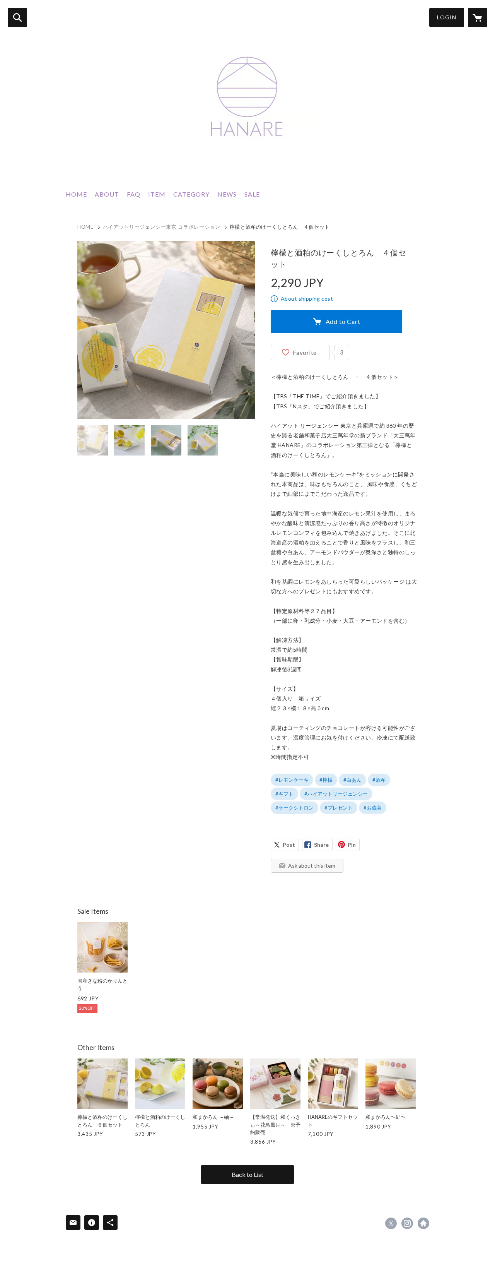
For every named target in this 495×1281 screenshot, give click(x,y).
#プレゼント (338, 808)
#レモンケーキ (292, 780)
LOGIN (446, 17)
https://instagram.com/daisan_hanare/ (407, 1223)
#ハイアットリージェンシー (336, 794)
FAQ (133, 194)
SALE (252, 194)
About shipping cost (307, 298)
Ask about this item (311, 865)
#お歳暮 (373, 808)
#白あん (352, 780)
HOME (76, 194)
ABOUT (107, 194)
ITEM (157, 194)
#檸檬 (326, 780)
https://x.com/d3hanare (391, 1223)
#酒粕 (379, 780)
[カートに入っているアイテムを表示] (477, 17)
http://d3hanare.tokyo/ (423, 1223)
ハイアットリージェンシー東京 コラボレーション (161, 227)
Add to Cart (343, 321)
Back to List (247, 1174)
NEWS (227, 194)
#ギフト (284, 794)
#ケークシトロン (294, 808)
